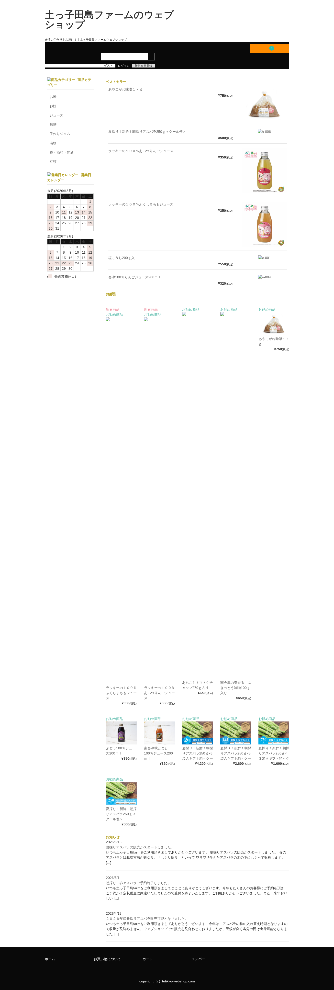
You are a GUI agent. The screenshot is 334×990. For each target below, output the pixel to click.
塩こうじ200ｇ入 (121, 258)
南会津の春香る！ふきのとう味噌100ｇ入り (235, 688)
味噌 (53, 124)
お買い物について (107, 959)
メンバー (198, 959)
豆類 (53, 162)
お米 (53, 97)
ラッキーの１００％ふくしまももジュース (140, 204)
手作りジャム (60, 134)
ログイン (124, 66)
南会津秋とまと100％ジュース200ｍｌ (158, 753)
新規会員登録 (143, 66)
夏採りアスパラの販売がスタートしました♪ (139, 847)
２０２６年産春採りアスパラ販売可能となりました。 (147, 919)
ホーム (50, 959)
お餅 (53, 106)
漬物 (53, 143)
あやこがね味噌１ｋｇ (125, 89)
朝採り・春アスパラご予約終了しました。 (138, 883)
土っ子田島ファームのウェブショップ (109, 19)
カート (148, 959)
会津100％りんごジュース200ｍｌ (134, 277)
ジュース (56, 115)
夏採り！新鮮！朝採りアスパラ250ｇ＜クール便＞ (147, 132)
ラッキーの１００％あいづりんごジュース (140, 151)
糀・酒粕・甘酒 (62, 152)
